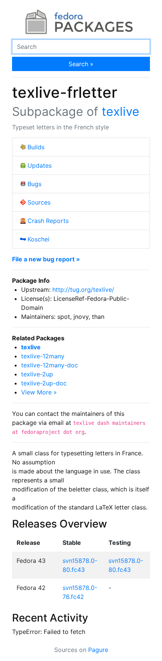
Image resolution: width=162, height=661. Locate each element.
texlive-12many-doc (49, 365)
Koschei (38, 239)
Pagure (98, 649)
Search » (81, 64)
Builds (36, 147)
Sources (39, 202)
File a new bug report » (46, 259)
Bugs (34, 184)
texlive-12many (42, 356)
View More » (39, 392)
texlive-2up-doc (44, 383)
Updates (40, 165)
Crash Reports (48, 220)
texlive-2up (37, 374)
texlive (120, 111)
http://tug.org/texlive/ (83, 289)
